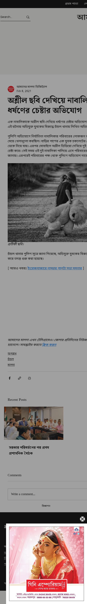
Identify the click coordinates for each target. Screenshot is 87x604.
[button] (82, 519)
